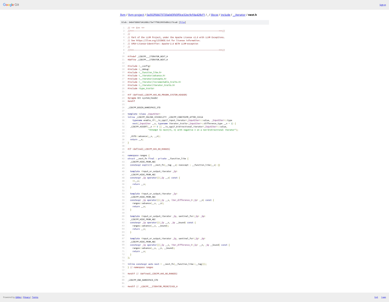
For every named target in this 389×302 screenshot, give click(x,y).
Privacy (26, 297)
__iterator (239, 15)
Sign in (383, 4)
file (182, 22)
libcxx (214, 15)
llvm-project (136, 15)
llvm (123, 15)
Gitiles (18, 297)
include (225, 15)
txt (376, 297)
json (383, 297)
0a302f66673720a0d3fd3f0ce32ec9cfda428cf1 (176, 15)
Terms (35, 297)
